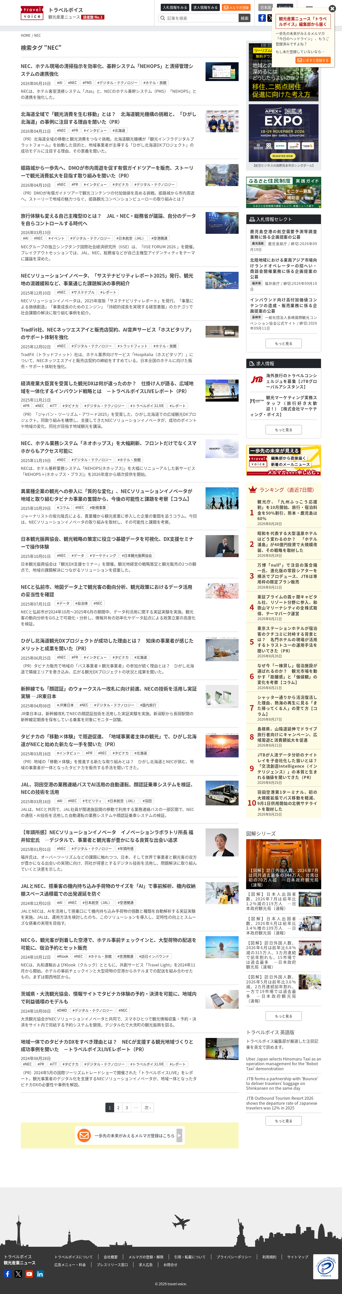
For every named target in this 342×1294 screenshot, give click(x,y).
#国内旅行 (148, 704)
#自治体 (81, 603)
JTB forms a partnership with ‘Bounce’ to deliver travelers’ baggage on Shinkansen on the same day (282, 1083)
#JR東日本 (65, 704)
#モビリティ (92, 800)
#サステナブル (83, 292)
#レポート (108, 292)
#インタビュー (95, 130)
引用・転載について (190, 1256)
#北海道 (119, 130)
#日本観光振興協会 (137, 555)
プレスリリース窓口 (112, 1264)
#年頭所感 (126, 848)
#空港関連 (159, 238)
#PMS (87, 82)
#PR (75, 130)
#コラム (63, 507)
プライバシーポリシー (234, 1256)
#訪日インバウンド (154, 956)
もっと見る (283, 343)
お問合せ (170, 1264)
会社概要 (111, 1256)
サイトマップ (297, 1256)
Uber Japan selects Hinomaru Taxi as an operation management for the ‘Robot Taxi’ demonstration (283, 1063)
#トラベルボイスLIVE (147, 405)
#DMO (62, 1010)
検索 (245, 18)
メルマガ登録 (238, 7)
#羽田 (147, 800)
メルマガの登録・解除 (145, 1256)
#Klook (62, 956)
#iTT (53, 405)
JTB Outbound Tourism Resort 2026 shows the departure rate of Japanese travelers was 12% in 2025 (281, 1102)
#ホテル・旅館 (154, 82)
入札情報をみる (175, 7)
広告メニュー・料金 (70, 1264)
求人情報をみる (205, 7)
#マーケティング (103, 555)
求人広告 (146, 1264)
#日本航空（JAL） (131, 238)
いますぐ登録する (315, 60)
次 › (147, 1107)
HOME (26, 35)
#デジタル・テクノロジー (117, 82)
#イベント (57, 238)
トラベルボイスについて (73, 1256)
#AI (59, 82)
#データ (78, 555)
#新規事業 (98, 507)
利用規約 (269, 1256)
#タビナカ (121, 184)
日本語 (265, 7)
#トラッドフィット (133, 345)
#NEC (72, 82)
